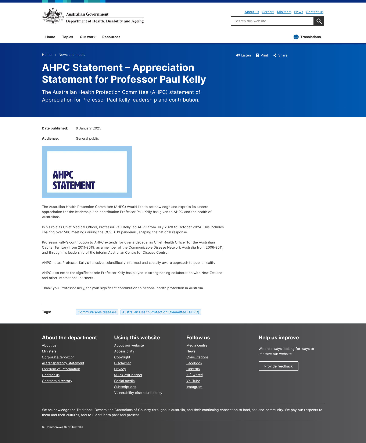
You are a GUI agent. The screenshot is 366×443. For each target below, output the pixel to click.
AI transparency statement (63, 363)
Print (264, 55)
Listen (246, 55)
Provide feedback (278, 366)
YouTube (193, 381)
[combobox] (272, 21)
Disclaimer (122, 363)
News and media (72, 54)
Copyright (122, 357)
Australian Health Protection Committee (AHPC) (160, 312)
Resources (111, 37)
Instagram (194, 387)
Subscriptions (125, 387)
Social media (124, 381)
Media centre (196, 345)
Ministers (284, 12)
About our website (129, 345)
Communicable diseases (97, 312)
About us (252, 12)
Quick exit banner (128, 375)
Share (282, 55)
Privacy (120, 369)
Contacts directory (57, 381)
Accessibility (124, 351)
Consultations (197, 357)
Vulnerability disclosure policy (138, 393)
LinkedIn (193, 369)
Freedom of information (61, 369)
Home (50, 37)
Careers (268, 12)
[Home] (93, 16)
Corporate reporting (58, 357)
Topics (67, 37)
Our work (88, 37)
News (298, 12)
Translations (310, 37)
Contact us (314, 12)
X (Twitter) (194, 375)
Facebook (194, 363)
